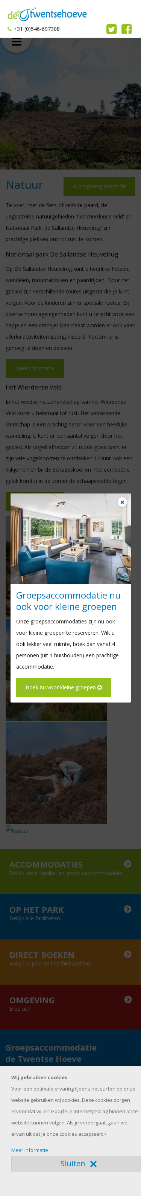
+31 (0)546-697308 (37, 28)
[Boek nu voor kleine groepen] (71, 538)
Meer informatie (29, 1150)
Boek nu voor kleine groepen (61, 687)
